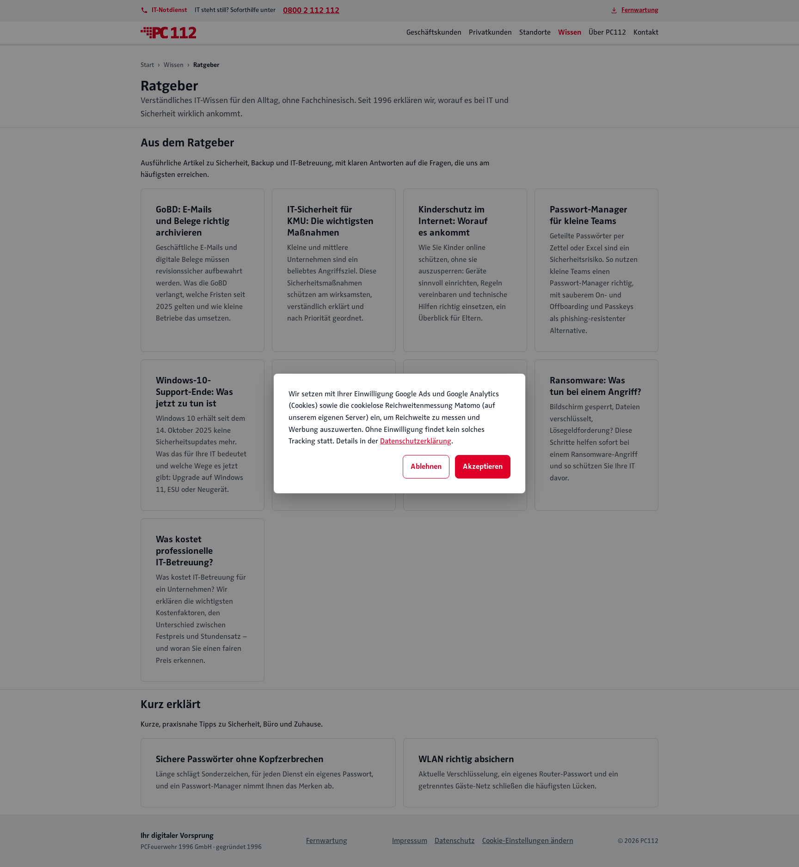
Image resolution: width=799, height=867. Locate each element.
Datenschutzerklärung (415, 441)
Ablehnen (426, 466)
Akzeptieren (483, 466)
